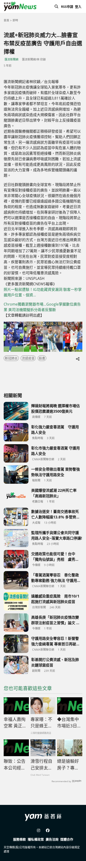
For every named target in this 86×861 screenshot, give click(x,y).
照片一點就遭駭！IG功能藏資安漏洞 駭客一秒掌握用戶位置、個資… (43, 292)
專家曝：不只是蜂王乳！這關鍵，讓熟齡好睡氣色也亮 (41, 722)
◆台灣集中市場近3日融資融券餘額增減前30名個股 (69, 722)
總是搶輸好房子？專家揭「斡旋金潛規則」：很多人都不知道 (69, 764)
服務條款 (19, 839)
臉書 (42, 358)
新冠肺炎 (11, 358)
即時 (15, 20)
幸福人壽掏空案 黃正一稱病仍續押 (15, 722)
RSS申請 (67, 6)
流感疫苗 (28, 358)
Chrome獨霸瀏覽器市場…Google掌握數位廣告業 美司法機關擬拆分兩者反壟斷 (42, 307)
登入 (78, 6)
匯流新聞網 (11, 59)
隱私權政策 (36, 839)
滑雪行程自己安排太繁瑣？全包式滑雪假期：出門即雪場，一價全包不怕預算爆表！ (41, 764)
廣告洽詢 (52, 839)
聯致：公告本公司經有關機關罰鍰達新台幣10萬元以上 (15, 764)
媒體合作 (66, 839)
